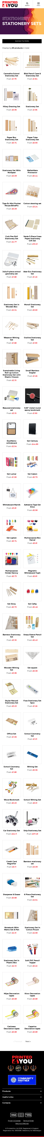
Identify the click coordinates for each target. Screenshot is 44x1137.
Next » (28, 1041)
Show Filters (22, 41)
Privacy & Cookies (14, 1120)
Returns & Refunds (22, 1123)
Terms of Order (28, 1120)
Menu (38, 5)
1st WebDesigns (35, 1130)
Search (27, 5)
